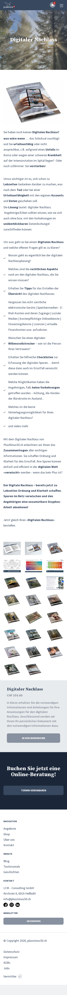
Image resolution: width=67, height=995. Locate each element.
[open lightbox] (33, 102)
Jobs (6, 968)
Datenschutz (11, 952)
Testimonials (11, 866)
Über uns (9, 840)
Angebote (9, 828)
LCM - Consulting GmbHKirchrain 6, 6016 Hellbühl (19, 890)
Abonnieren (34, 921)
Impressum (10, 957)
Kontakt (8, 845)
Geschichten (11, 872)
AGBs (6, 963)
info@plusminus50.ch (17, 899)
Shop (6, 834)
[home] (9, 5)
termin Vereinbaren (33, 790)
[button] (52, 5)
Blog (6, 861)
